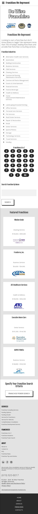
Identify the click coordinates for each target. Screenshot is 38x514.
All (25, 175)
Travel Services (11, 139)
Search (8, 202)
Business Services (12, 66)
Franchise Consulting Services (10, 410)
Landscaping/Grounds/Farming (16, 105)
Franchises (19, 507)
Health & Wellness (12, 93)
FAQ (3, 451)
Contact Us (5, 449)
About (19, 501)
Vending (8, 142)
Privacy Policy (6, 486)
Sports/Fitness (11, 130)
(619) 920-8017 (10, 475)
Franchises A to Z (6, 433)
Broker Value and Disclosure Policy (13, 483)
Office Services (11, 108)
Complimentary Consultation (10, 422)
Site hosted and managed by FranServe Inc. (14, 490)
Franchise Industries (7, 435)
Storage (8, 133)
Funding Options (6, 412)
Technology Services (13, 136)
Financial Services (12, 87)
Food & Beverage (12, 90)
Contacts (19, 510)
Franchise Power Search (19, 393)
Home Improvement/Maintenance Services (15, 97)
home (19, 497)
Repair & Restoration (13, 120)
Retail (8, 123)
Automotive (10, 60)
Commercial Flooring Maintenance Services (13, 76)
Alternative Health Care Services (17, 57)
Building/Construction (13, 63)
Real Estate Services (13, 117)
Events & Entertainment (14, 83)
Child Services (10, 69)
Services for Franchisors (8, 417)
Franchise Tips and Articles (9, 456)
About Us (4, 447)
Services (19, 504)
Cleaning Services (12, 72)
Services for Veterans (8, 419)
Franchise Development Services (11, 424)
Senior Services (11, 127)
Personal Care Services (14, 111)
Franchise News (6, 454)
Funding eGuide (6, 415)
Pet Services (10, 114)
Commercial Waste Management (17, 80)
